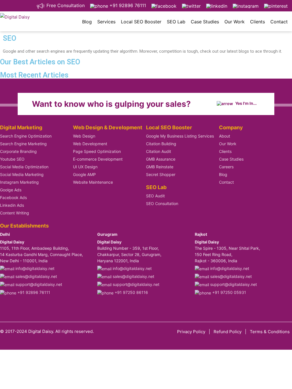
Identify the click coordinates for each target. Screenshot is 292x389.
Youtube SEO (12, 159)
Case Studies (205, 21)
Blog (87, 21)
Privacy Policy (191, 331)
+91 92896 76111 (127, 5)
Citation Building (161, 143)
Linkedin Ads (12, 205)
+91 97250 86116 (130, 292)
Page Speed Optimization (97, 151)
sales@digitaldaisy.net (35, 276)
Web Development (90, 143)
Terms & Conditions (270, 331)
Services (106, 21)
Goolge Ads (10, 189)
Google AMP (84, 174)
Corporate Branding (18, 151)
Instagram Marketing (19, 182)
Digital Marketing (21, 127)
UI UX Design (85, 166)
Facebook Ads (13, 197)
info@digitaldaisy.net (34, 268)
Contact (279, 21)
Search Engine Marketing (23, 143)
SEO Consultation (162, 203)
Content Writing (14, 212)
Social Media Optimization (24, 166)
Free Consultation (65, 5)
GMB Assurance (160, 159)
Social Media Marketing (22, 174)
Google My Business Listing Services (180, 136)
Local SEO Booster (141, 21)
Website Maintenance (93, 182)
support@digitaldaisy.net (38, 284)
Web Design (84, 136)
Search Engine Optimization (26, 136)
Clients (257, 21)
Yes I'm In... (245, 103)
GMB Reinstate (159, 166)
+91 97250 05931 (228, 292)
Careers (226, 166)
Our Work (234, 21)
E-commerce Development (98, 159)
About (224, 136)
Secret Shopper (160, 174)
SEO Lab (176, 21)
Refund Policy (228, 331)
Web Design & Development (107, 127)
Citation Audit (158, 151)
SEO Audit (155, 195)
